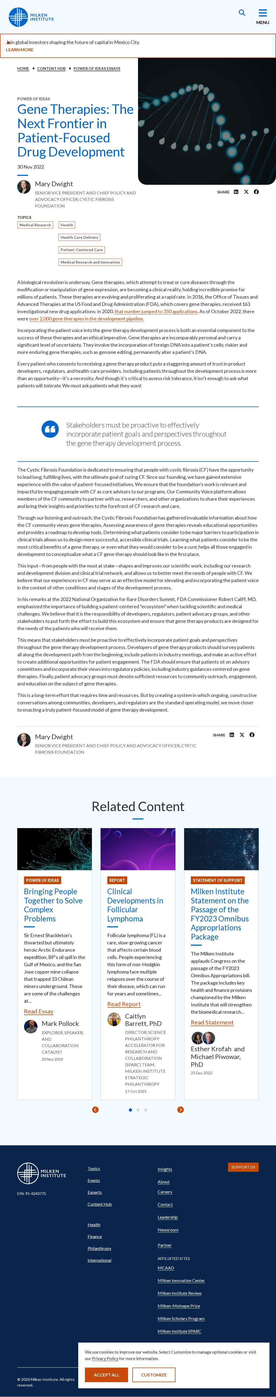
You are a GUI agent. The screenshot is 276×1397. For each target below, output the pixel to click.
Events (94, 1180)
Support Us (243, 1167)
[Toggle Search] (242, 13)
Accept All (106, 1374)
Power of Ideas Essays (97, 68)
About (164, 1181)
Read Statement (212, 1022)
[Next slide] (180, 1109)
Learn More (19, 49)
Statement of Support (218, 880)
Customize (154, 1374)
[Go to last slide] (95, 1109)
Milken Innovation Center (181, 1280)
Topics (94, 1168)
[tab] (130, 1110)
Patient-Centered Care (82, 249)
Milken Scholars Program (181, 1318)
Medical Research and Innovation (90, 262)
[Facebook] (256, 191)
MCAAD (166, 1267)
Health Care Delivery (79, 237)
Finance (95, 1236)
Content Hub (51, 68)
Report (117, 880)
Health (67, 225)
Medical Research (35, 225)
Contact (165, 1204)
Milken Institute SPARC (179, 1331)
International (99, 1260)
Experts (95, 1192)
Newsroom (168, 1229)
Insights (165, 1168)
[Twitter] (246, 191)
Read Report (124, 1003)
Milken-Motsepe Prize (179, 1305)
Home (23, 68)
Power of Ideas (42, 880)
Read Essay (38, 1011)
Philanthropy (99, 1248)
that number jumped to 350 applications (156, 311)
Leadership (168, 1217)
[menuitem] (118, 1168)
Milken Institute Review (180, 1293)
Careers (165, 1191)
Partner (165, 1245)
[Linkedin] (236, 191)
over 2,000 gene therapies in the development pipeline (86, 319)
